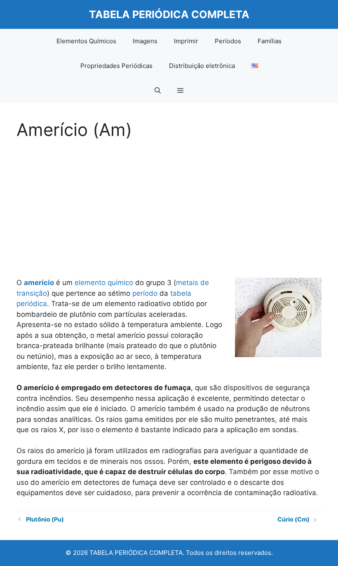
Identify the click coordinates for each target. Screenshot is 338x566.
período (144, 293)
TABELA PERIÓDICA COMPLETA (169, 14)
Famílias (270, 41)
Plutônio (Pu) (45, 519)
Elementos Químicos (86, 41)
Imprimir (186, 41)
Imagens (145, 41)
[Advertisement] (169, 206)
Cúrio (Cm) (293, 519)
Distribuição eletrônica (202, 66)
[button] (157, 90)
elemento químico (104, 282)
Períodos (228, 41)
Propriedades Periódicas (116, 66)
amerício (39, 282)
